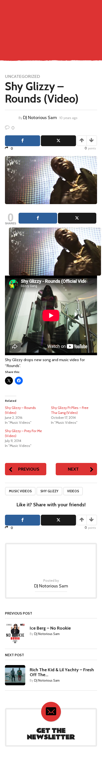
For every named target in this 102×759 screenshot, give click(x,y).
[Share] (38, 218)
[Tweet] (77, 218)
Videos (73, 491)
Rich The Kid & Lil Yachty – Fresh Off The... (62, 672)
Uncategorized (22, 76)
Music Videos (20, 491)
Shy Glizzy (49, 491)
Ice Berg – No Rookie (50, 628)
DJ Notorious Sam (40, 117)
